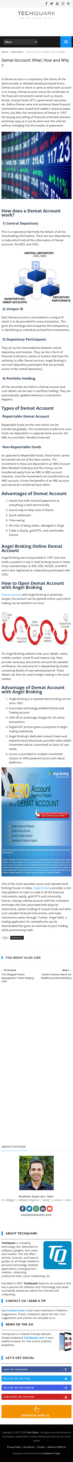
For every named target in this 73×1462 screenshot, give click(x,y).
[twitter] (51, 3)
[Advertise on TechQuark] (36, 1417)
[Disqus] (36, 1034)
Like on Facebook (15, 1369)
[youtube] (57, 3)
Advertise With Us (57, 1447)
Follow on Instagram (18, 1387)
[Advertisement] (36, 1113)
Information (17, 51)
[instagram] (63, 3)
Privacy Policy (14, 1447)
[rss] (68, 3)
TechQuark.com (34, 1337)
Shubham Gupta (51, 1453)
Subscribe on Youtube (19, 1396)
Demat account (11, 594)
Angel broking (42, 888)
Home (4, 51)
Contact (41, 1447)
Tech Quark (33, 1432)
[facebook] (46, 3)
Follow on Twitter (16, 1378)
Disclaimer (29, 1447)
